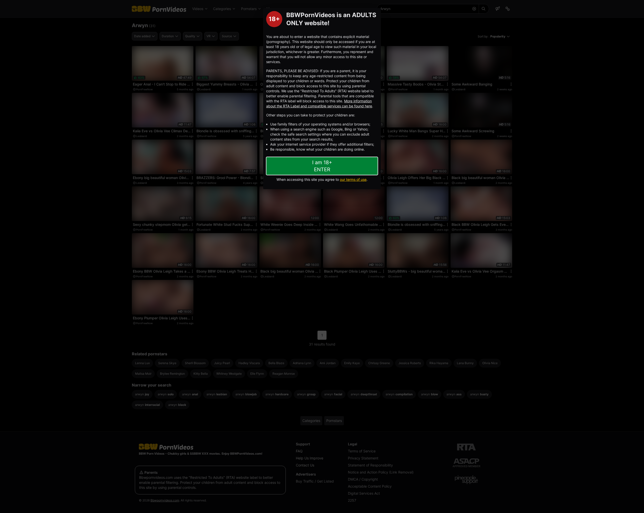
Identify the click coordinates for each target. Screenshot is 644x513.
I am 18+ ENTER (322, 166)
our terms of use (353, 179)
